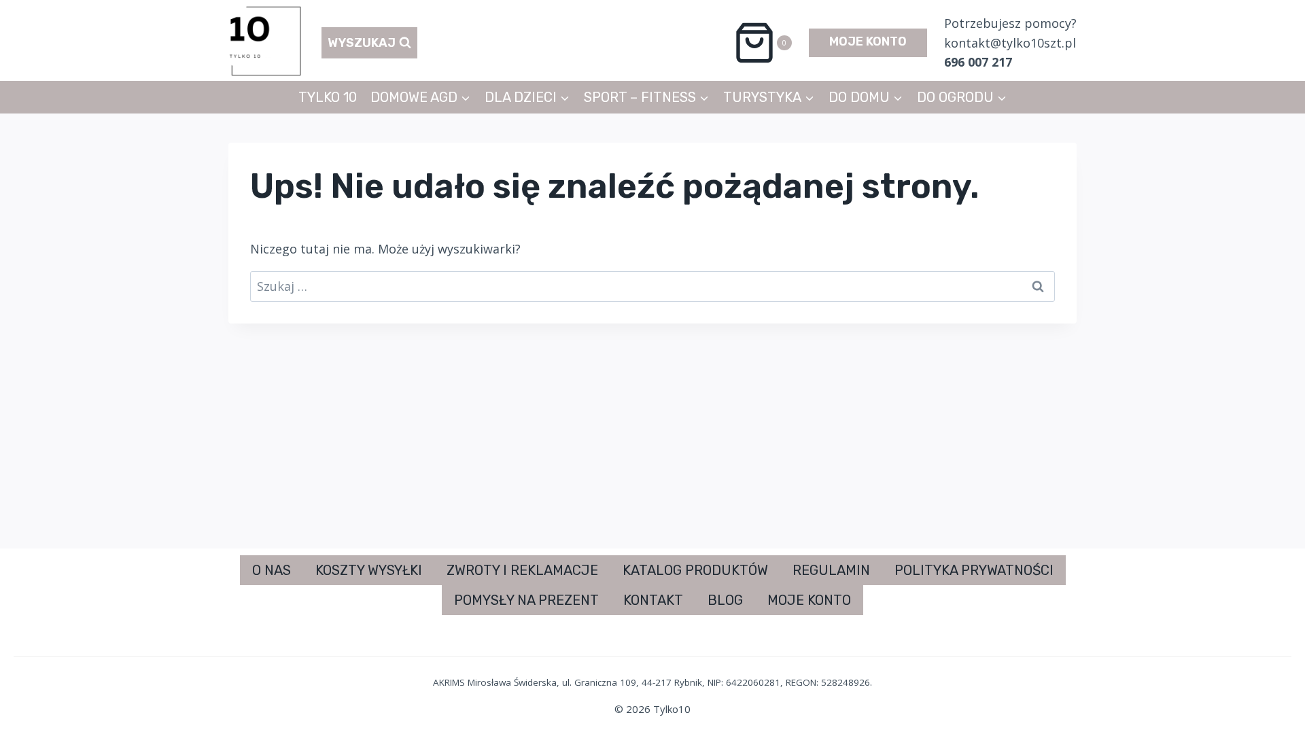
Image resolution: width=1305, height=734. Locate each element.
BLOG (725, 600)
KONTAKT (653, 600)
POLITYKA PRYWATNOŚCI (974, 570)
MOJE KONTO (868, 41)
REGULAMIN (831, 570)
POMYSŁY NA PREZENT (526, 600)
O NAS (271, 570)
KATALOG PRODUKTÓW (695, 570)
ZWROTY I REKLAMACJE (522, 570)
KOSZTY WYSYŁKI (368, 570)
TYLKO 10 (327, 97)
